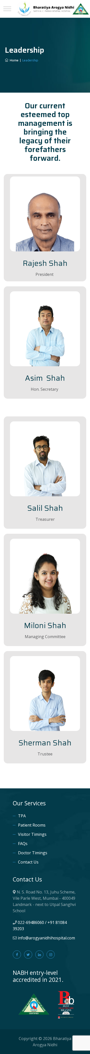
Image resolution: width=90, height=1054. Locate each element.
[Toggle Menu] (7, 8)
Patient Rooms (32, 825)
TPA (22, 816)
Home (13, 60)
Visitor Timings (32, 834)
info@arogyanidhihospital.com (46, 938)
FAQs (23, 843)
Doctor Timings (32, 853)
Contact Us (28, 862)
